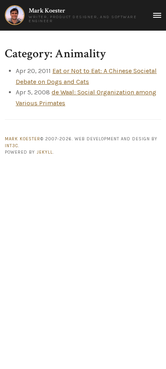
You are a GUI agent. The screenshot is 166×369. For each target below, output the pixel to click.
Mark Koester (47, 10)
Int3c (11, 145)
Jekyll (45, 152)
